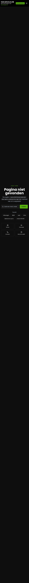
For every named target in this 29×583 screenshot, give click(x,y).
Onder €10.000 (20, 218)
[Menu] (26, 3)
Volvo (24, 215)
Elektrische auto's (9, 218)
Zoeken (24, 206)
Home (7, 227)
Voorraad (21, 227)
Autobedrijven (20, 3)
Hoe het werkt (21, 234)
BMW (13, 215)
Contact (7, 234)
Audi (19, 215)
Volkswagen (6, 215)
